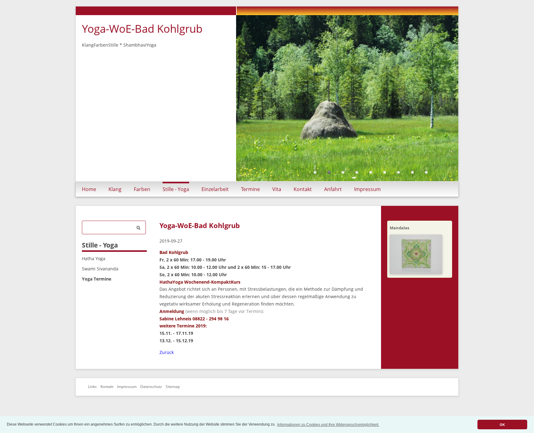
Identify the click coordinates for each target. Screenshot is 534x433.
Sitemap (173, 397)
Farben (142, 199)
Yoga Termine (96, 289)
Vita (276, 199)
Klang (114, 199)
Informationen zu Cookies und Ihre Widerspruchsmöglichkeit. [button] (328, 425)
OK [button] (502, 425)
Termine (250, 199)
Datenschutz (151, 397)
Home (89, 199)
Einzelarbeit (215, 199)
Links (92, 397)
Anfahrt (333, 199)
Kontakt (303, 199)
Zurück (166, 363)
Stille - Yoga (176, 199)
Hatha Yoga (93, 269)
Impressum (367, 199)
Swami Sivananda (100, 279)
